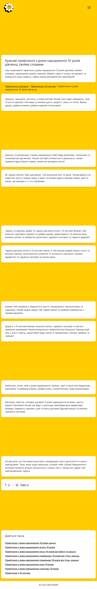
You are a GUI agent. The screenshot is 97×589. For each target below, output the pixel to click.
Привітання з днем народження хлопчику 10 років (32, 569)
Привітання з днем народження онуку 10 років (30, 547)
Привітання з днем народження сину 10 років (29, 564)
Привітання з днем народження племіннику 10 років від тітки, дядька (42, 556)
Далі (24, 484)
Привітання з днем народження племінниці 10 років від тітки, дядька (42, 560)
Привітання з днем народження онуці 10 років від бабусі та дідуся (40, 551)
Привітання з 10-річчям (17, 573)
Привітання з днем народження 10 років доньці (30, 543)
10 (17, 484)
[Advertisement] (48, 33)
